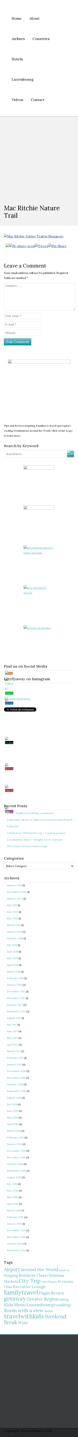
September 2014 (16, 1250)
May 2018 (12, 958)
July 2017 (12, 1024)
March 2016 (14, 1130)
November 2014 (16, 1237)
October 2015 (15, 1164)
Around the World (39, 1269)
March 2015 (14, 1210)
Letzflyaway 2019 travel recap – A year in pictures (36, 833)
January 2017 (14, 1064)
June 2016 (12, 1110)
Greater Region (43, 1299)
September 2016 (16, 1091)
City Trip (30, 1281)
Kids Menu (15, 1305)
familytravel (21, 1292)
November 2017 (16, 998)
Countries (41, 39)
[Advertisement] (39, 157)
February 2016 (15, 1137)
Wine (23, 1322)
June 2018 (12, 951)
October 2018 (15, 938)
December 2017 (16, 991)
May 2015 (12, 1197)
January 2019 (14, 931)
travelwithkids (24, 1316)
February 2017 (15, 1057)
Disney (52, 1281)
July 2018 (12, 945)
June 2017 (12, 1031)
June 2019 (12, 911)
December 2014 (16, 1230)
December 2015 (16, 1150)
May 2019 (12, 918)
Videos (17, 99)
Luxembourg (22, 79)
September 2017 (16, 1011)
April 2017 (12, 1044)
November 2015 (16, 1157)
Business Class (32, 1275)
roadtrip (62, 1304)
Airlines (18, 39)
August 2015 (14, 1177)
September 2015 (16, 1170)
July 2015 (12, 1183)
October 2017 (15, 1004)
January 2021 (14, 885)
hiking (64, 1299)
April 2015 (12, 1203)
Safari (48, 1311)
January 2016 (14, 1144)
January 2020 (15, 898)
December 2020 (16, 891)
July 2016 (12, 1104)
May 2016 (12, 1117)
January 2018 (14, 984)
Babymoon (64, 1270)
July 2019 (12, 905)
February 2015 (15, 1217)
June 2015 (12, 1190)
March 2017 (13, 1051)
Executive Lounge (29, 1286)
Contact (37, 99)
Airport (12, 1269)
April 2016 (12, 1124)
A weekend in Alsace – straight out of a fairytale (35, 839)
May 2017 (12, 1037)
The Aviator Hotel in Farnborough (27, 846)
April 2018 (12, 964)
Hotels (17, 59)
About (34, 18)
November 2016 (16, 1077)
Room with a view (24, 1310)
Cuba (44, 1281)
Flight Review (51, 1293)
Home (17, 18)
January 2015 (14, 1223)
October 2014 (15, 1243)
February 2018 (15, 978)
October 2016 (15, 1084)
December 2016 (16, 1071)
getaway (15, 1298)
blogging (11, 1275)
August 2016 (14, 1097)
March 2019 (14, 925)
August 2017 (14, 1018)
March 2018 (14, 971)
